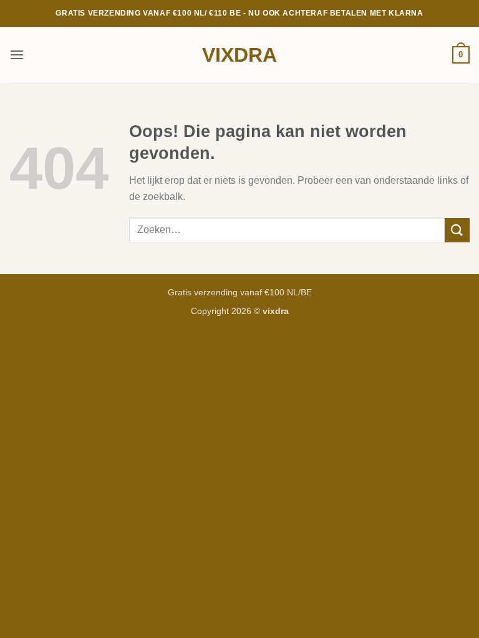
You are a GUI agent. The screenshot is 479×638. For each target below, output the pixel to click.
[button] (16, 54)
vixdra (239, 55)
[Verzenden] (457, 230)
